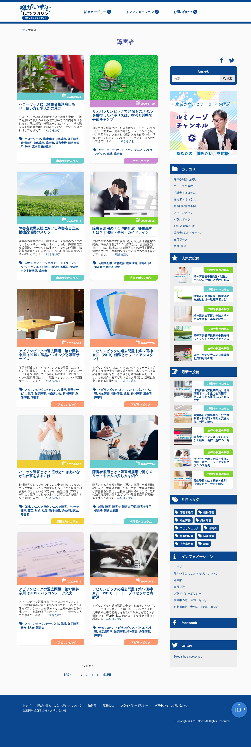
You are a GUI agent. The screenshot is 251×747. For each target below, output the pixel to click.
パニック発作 (40, 506)
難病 (28, 146)
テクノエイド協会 (39, 267)
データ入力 (52, 623)
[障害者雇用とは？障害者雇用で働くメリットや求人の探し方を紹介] (124, 437)
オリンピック (124, 150)
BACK (67, 674)
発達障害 (60, 139)
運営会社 (179, 587)
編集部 (178, 580)
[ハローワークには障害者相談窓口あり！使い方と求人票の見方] (50, 74)
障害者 (50, 142)
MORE (107, 674)
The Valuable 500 (185, 226)
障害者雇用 (186, 512)
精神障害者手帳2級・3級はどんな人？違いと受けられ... (211, 278)
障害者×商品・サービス (188, 232)
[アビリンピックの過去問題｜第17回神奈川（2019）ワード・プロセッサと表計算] (124, 555)
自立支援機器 (29, 271)
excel (101, 627)
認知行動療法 (70, 510)
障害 (108, 506)
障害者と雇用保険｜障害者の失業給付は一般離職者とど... (211, 297)
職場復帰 (54, 510)
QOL (28, 506)
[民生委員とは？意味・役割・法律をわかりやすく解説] (183, 480)
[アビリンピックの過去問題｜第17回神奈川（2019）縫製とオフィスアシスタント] (124, 314)
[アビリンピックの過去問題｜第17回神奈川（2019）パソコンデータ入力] (50, 555)
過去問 (147, 393)
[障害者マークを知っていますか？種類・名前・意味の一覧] (183, 436)
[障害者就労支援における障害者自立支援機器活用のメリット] (50, 194)
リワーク (73, 506)
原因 (30, 510)
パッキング (52, 389)
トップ (178, 567)
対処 (37, 510)
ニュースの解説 (183, 186)
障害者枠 (61, 142)
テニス (138, 150)
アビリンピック (67, 404)
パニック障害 (58, 506)
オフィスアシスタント (132, 389)
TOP (239, 709)
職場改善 (119, 263)
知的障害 (73, 139)
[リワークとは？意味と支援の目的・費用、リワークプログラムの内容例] (183, 458)
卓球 (109, 153)
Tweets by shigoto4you (188, 656)
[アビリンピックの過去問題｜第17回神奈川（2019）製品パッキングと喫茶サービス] (50, 314)
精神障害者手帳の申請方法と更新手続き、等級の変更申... (211, 317)
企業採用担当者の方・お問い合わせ (196, 607)
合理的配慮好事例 (185, 206)
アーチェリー (106, 150)
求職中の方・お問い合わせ (190, 600)
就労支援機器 (59, 267)
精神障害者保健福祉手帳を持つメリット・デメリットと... (211, 336)
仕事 (63, 389)
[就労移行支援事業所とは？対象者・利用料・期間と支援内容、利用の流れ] (183, 414)
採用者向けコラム (67, 521)
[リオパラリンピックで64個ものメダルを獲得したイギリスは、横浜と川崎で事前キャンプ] (124, 77)
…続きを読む (50, 130)
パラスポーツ (141, 161)
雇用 (118, 267)
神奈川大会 (54, 393)
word (110, 627)
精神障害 (26, 142)
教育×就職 (180, 246)
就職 (30, 393)
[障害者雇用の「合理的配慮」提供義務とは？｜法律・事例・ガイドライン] (124, 194)
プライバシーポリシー (187, 593)
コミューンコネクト (46, 263)
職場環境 (131, 263)
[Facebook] (221, 60)
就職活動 (48, 139)
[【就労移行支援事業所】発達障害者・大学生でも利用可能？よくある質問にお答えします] (183, 389)
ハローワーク (33, 139)
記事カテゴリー (95, 11)
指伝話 (73, 267)
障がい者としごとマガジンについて (196, 573)
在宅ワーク (180, 239)
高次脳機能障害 (41, 146)
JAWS (28, 263)
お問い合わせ (183, 11)
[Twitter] (231, 60)
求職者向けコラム (67, 161)
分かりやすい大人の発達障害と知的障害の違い (211, 356)
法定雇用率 (105, 631)
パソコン (141, 627)
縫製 (126, 393)
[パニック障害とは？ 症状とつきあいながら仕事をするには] (50, 437)
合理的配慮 (105, 263)
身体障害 (38, 142)
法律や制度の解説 (141, 278)
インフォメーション (140, 11)
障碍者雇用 (111, 510)
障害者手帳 (129, 506)
